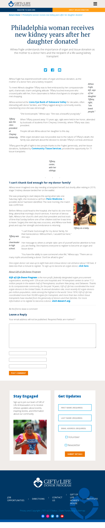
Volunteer (74, 437)
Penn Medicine (54, 198)
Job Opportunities (15, 499)
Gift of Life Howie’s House (74, 499)
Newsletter (74, 445)
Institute (92, 498)
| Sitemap (80, 510)
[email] (59, 70)
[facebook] (52, 70)
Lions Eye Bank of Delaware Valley (47, 102)
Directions (38, 498)
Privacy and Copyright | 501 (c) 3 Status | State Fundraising (48, 510)
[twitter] (45, 70)
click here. (84, 265)
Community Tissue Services (46, 148)
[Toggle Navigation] (95, 4)
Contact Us (57, 499)
